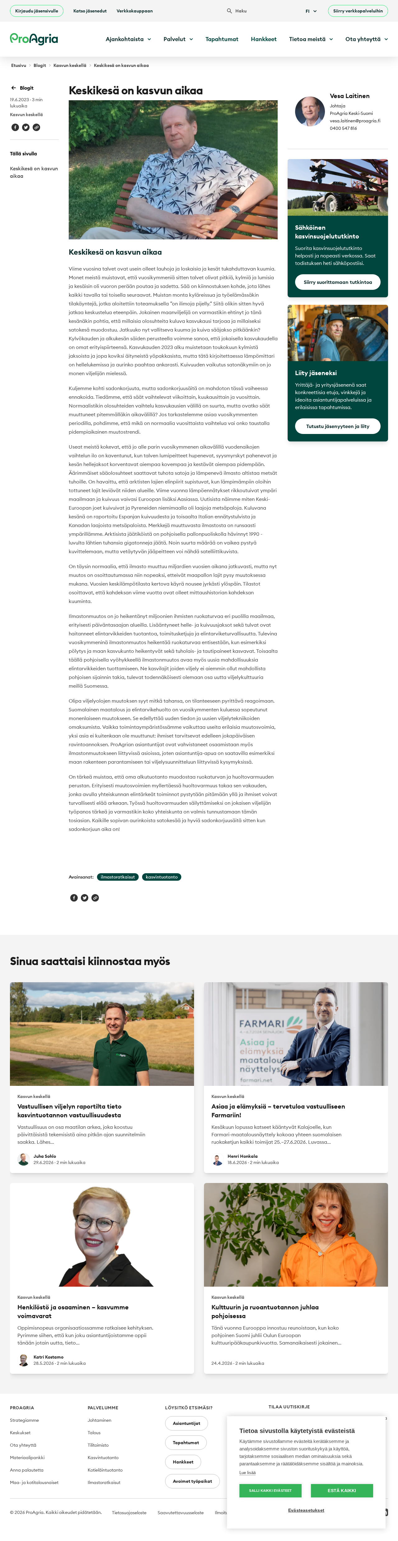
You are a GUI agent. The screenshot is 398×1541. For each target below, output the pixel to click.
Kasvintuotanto (103, 1457)
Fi (307, 11)
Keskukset (20, 1432)
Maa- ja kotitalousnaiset (34, 1482)
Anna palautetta (27, 1470)
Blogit (40, 65)
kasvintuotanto (162, 877)
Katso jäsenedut (90, 11)
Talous (94, 1432)
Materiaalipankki (27, 1457)
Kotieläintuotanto (105, 1470)
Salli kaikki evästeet (270, 1490)
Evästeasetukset (306, 1510)
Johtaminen (99, 1420)
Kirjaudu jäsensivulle (36, 11)
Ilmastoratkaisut (104, 1482)
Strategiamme (24, 1420)
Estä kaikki (342, 1490)
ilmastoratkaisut (118, 877)
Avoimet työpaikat (192, 1481)
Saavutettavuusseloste (181, 1512)
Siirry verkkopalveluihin (358, 11)
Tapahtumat (222, 39)
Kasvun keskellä (69, 65)
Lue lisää (247, 1472)
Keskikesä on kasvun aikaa (34, 172)
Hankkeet (264, 39)
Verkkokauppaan (135, 11)
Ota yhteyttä (23, 1445)
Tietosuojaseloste (129, 1512)
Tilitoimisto (98, 1445)
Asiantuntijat (186, 1423)
